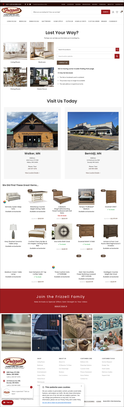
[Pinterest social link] (30, 4)
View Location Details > (32, 173)
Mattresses (41, 382)
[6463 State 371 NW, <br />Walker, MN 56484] (4, 372)
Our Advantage (63, 368)
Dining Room (41, 368)
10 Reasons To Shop (65, 365)
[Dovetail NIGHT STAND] (86, 232)
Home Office (41, 375)
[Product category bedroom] (42, 53)
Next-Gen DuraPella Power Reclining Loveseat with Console (86, 274)
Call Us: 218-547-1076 (13, 377)
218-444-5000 (93, 168)
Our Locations (63, 375)
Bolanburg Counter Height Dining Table (37, 208)
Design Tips (105, 365)
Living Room (41, 362)
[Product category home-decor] (42, 79)
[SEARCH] (117, 49)
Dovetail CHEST (111, 207)
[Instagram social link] (27, 4)
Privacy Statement (86, 372)
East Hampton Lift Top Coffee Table (37, 273)
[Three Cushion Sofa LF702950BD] (62, 262)
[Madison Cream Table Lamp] (13, 262)
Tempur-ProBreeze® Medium (86, 208)
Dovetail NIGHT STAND (86, 241)
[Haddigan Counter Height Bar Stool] (111, 262)
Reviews (61, 372)
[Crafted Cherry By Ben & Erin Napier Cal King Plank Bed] (37, 232)
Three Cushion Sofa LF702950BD (62, 273)
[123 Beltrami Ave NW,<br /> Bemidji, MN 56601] (4, 381)
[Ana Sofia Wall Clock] (62, 232)
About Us (62, 358)
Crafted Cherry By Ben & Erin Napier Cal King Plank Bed (37, 243)
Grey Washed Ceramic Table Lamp (13, 242)
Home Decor (41, 378)
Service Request (107, 362)
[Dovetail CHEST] (111, 197)
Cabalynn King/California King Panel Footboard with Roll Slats (62, 210)
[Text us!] (7, 403)
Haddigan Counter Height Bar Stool (111, 273)
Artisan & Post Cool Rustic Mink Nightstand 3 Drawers (110, 243)
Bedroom (40, 365)
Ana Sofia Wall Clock (62, 241)
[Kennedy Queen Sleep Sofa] (13, 197)
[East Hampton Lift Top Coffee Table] (37, 262)
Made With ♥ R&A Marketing (112, 401)
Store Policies (84, 375)
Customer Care (86, 358)
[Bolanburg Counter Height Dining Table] (37, 197)
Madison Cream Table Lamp (13, 273)
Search (105, 12)
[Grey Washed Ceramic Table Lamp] (13, 232)
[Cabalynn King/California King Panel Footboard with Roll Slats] (62, 197)
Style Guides (106, 368)
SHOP (39, 358)
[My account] (113, 12)
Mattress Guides (107, 372)
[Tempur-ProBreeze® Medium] (86, 197)
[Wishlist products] (117, 12)
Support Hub (106, 375)
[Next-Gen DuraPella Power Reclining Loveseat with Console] (86, 262)
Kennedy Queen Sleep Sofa (13, 208)
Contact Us (83, 378)
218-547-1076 (32, 168)
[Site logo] (11, 12)
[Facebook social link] (25, 4)
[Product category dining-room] (15, 79)
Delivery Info (84, 362)
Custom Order (84, 368)
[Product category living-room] (15, 53)
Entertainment (41, 372)
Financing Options (86, 365)
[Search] (117, 56)
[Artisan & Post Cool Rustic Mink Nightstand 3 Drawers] (111, 232)
